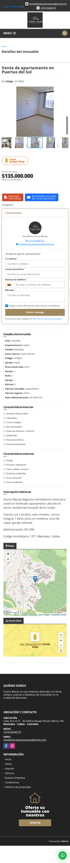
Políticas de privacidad (18, 787)
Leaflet (40, 614)
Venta (8, 764)
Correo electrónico (15, 269)
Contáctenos (12, 782)
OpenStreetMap (59, 614)
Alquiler (9, 768)
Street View (17, 161)
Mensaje (10, 290)
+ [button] (8, 554)
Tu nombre (11, 258)
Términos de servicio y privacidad (47, 318)
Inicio (4, 46)
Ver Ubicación (29, 644)
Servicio (9, 773)
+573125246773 (48, 7)
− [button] (8, 559)
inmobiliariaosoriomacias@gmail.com (48, 3)
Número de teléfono (16, 279)
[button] (65, 89)
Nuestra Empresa (15, 777)
